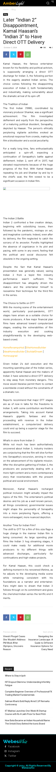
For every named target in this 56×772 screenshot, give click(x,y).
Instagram (14, 751)
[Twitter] (13, 54)
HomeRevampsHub (13, 347)
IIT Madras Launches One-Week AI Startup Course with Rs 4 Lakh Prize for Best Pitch (25, 712)
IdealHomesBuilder (14, 351)
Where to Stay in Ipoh (15, 675)
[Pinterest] (20, 54)
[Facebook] (6, 54)
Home (6, 9)
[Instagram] (5, 751)
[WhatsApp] (28, 54)
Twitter (12, 756)
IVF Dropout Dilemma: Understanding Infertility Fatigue (27, 684)
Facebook (14, 746)
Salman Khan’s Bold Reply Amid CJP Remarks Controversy (27, 703)
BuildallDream (34, 351)
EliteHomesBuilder (36, 347)
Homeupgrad (10, 355)
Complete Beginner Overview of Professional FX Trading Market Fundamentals (28, 693)
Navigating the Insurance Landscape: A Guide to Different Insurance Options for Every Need (40, 643)
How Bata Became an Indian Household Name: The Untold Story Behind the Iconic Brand (27, 722)
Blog (14, 9)
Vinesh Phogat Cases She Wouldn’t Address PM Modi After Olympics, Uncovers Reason (14, 643)
